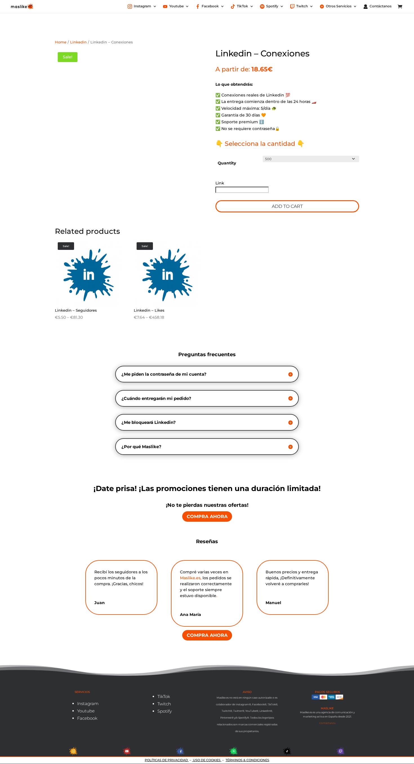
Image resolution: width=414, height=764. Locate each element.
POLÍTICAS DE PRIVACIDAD (167, 760)
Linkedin (78, 42)
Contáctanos (327, 723)
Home (60, 42)
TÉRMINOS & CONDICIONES (247, 760)
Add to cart (287, 206)
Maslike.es (190, 577)
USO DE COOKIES (206, 760)
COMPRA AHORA (207, 516)
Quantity (227, 163)
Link (220, 183)
